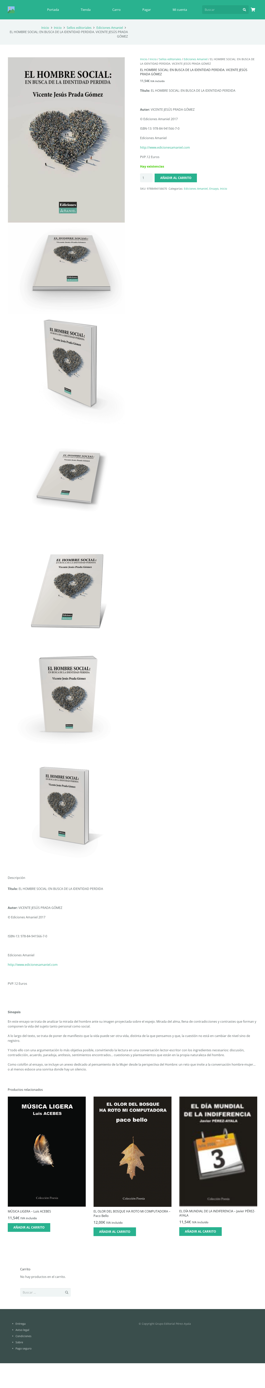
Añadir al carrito (175, 178)
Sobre (19, 1342)
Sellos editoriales (79, 28)
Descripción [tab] (16, 878)
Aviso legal (22, 1330)
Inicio (45, 28)
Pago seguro (23, 1348)
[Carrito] (253, 9)
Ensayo (213, 188)
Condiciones (23, 1336)
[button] (119, 63)
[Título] (11, 9)
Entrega (21, 1323)
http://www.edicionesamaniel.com (165, 147)
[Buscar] (244, 9)
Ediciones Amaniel (109, 28)
